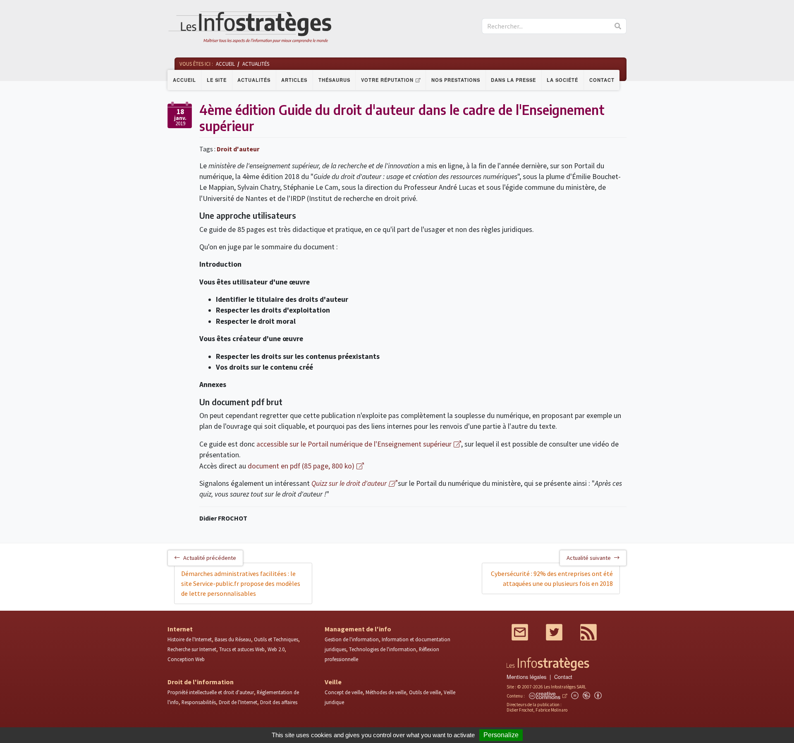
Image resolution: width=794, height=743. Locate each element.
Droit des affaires (278, 702)
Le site (217, 79)
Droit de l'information (200, 682)
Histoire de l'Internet (189, 639)
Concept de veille (344, 692)
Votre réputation (387, 79)
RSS (588, 632)
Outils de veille (425, 692)
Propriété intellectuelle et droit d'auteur (210, 692)
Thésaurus (334, 79)
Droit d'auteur (238, 149)
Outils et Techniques (276, 639)
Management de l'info (358, 629)
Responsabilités (199, 702)
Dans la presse (513, 79)
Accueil (184, 79)
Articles (294, 79)
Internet (180, 629)
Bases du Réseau (233, 639)
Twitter (554, 632)
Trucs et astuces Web (242, 649)
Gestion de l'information (352, 639)
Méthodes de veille (386, 692)
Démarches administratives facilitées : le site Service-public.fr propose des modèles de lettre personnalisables (240, 583)
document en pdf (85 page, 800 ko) (301, 466)
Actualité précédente (209, 557)
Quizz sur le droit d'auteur (349, 483)
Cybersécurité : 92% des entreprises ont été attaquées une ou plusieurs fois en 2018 (552, 578)
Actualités (253, 79)
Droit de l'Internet (238, 702)
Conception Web (186, 659)
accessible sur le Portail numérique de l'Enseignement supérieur (354, 444)
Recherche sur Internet (191, 649)
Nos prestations (455, 79)
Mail (520, 632)
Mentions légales (526, 677)
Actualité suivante (589, 557)
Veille (333, 682)
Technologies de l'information (382, 649)
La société (562, 79)
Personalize (501, 734)
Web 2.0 (276, 649)
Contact (602, 79)
